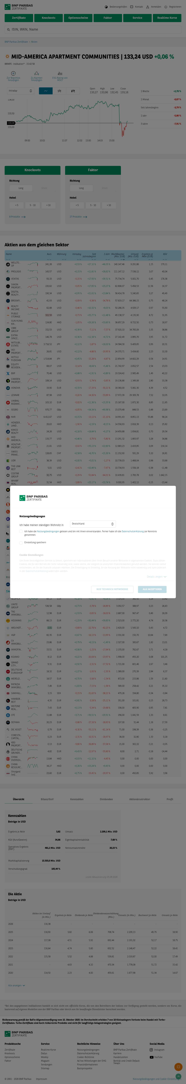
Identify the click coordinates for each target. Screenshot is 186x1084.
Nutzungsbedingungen (48, 531)
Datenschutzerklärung (133, 531)
